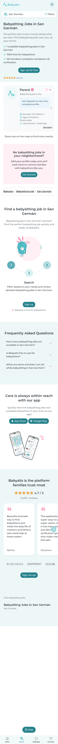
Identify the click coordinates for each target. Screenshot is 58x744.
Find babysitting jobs (14, 597)
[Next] (53, 529)
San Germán (10, 608)
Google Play (40, 421)
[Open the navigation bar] (52, 4)
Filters (51, 14)
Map (30, 729)
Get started (29, 174)
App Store (20, 421)
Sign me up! (29, 575)
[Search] (5, 14)
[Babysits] (11, 4)
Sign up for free (29, 70)
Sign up (29, 304)
